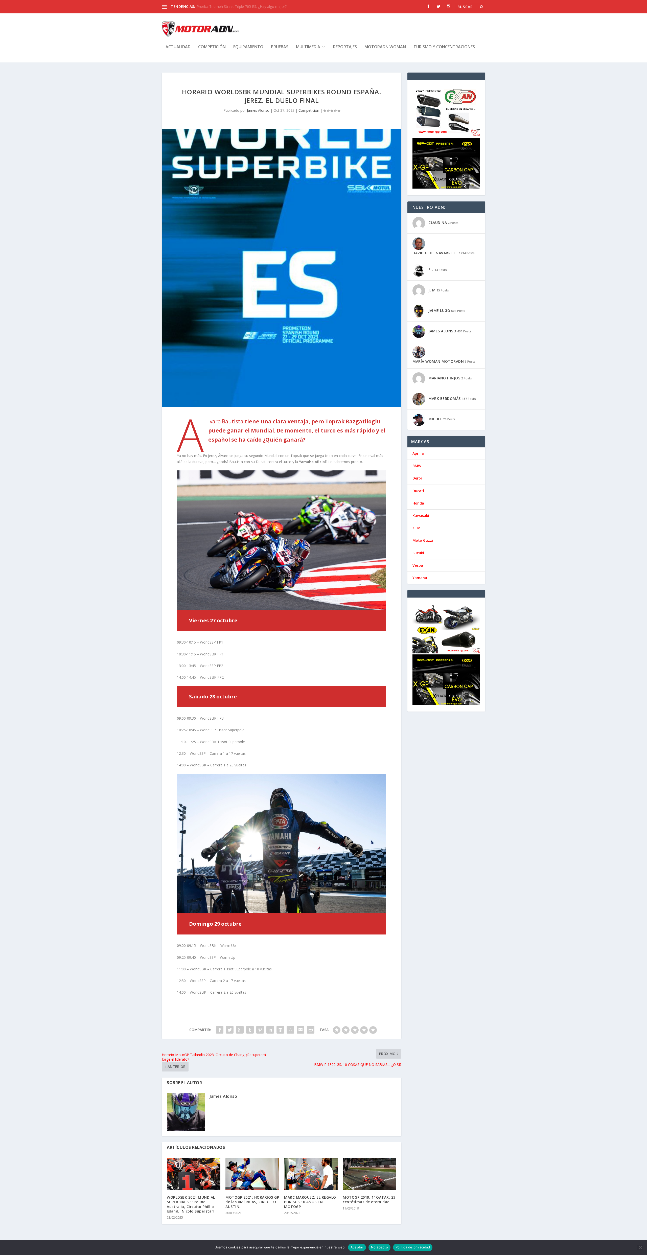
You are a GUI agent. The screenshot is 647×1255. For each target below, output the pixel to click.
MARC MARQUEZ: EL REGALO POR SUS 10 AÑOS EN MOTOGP (310, 1202)
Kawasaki (420, 515)
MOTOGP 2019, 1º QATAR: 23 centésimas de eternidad (369, 1199)
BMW (416, 465)
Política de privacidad (413, 1247)
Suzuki (418, 553)
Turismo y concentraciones (444, 47)
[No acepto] (640, 1247)
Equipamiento (248, 47)
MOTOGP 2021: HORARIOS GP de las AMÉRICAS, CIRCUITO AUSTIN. (252, 1202)
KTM (416, 528)
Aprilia (418, 453)
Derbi (417, 478)
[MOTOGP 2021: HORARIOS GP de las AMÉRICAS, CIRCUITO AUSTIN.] (252, 1174)
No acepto (379, 1247)
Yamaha (419, 577)
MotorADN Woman (385, 47)
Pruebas (279, 47)
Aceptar (357, 1247)
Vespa (417, 565)
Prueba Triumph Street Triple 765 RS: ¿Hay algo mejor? (242, 6)
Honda (418, 503)
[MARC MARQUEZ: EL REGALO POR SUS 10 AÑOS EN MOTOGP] (311, 1174)
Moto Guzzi (422, 540)
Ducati (418, 490)
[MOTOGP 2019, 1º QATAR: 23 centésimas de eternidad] (369, 1174)
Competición (212, 47)
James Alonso (258, 110)
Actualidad (178, 47)
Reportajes (345, 47)
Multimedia (308, 47)
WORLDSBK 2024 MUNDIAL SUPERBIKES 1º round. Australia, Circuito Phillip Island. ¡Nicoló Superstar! (191, 1204)
